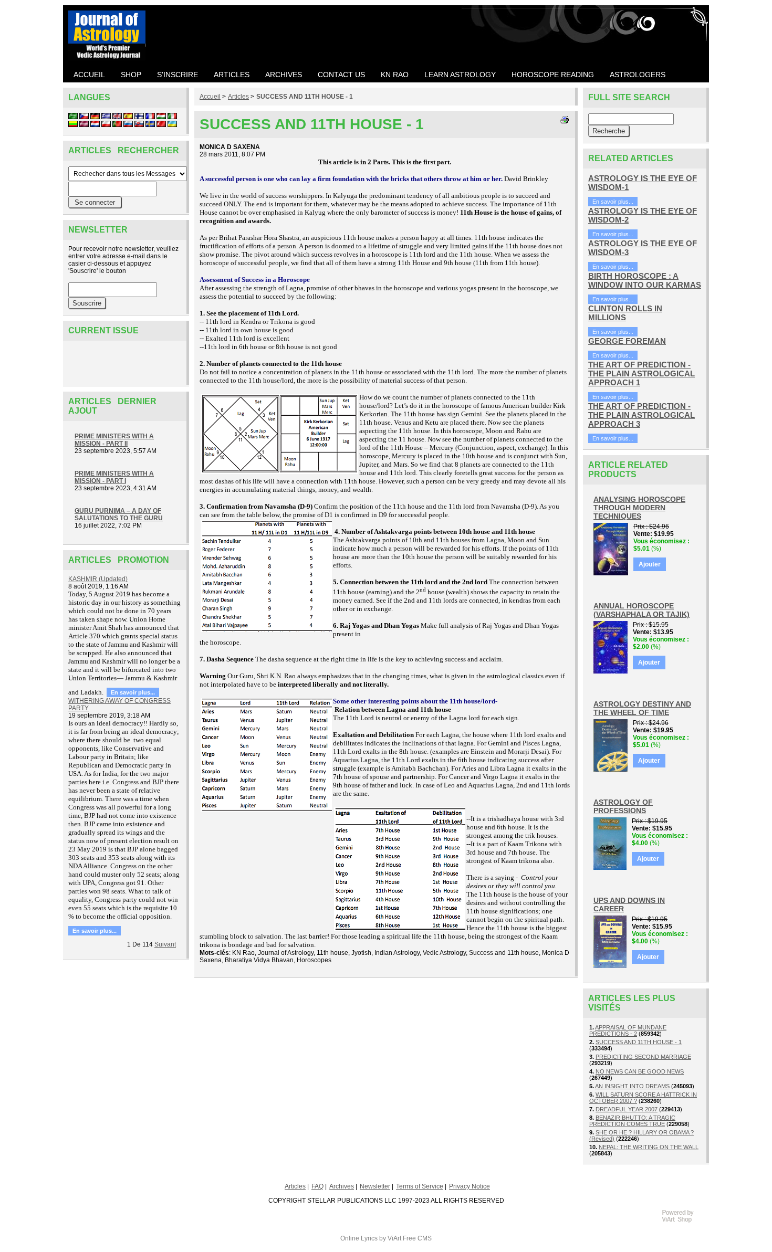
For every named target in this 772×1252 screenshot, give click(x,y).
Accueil (210, 96)
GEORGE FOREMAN (627, 340)
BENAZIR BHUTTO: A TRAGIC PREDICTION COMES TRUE (632, 1120)
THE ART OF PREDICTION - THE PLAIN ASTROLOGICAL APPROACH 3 (641, 415)
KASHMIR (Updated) (98, 579)
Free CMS (417, 1238)
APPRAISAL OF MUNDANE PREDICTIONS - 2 (627, 1030)
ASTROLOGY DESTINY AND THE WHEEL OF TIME (642, 708)
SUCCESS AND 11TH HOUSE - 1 (304, 96)
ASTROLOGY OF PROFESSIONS (623, 806)
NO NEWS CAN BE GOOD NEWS (640, 1071)
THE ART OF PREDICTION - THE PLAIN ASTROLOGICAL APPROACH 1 (641, 373)
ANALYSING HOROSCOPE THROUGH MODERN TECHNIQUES (639, 507)
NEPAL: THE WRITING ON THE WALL (648, 1147)
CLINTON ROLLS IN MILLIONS (625, 313)
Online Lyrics (359, 1238)
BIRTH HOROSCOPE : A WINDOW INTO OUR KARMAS (644, 280)
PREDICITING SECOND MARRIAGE (643, 1057)
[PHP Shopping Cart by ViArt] (683, 1221)
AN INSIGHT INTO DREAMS (632, 1086)
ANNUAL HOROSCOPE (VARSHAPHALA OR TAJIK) (641, 610)
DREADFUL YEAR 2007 (627, 1109)
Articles (238, 96)
